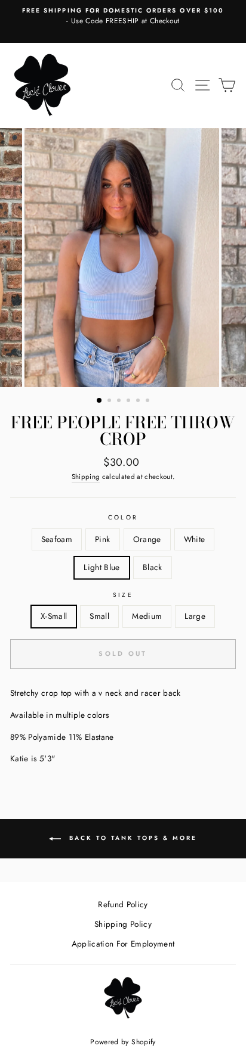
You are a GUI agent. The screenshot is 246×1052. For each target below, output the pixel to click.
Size (123, 594)
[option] (123, 16)
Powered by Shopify (122, 1042)
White (194, 539)
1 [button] (100, 401)
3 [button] (120, 401)
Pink (102, 539)
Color (122, 517)
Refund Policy (122, 904)
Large (194, 616)
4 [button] (130, 401)
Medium (147, 616)
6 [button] (149, 401)
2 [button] (110, 401)
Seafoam (56, 539)
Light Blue (101, 567)
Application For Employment (123, 944)
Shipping (86, 476)
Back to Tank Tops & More (131, 837)
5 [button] (139, 401)
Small (99, 616)
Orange (147, 539)
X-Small (54, 616)
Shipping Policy (123, 924)
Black (152, 567)
